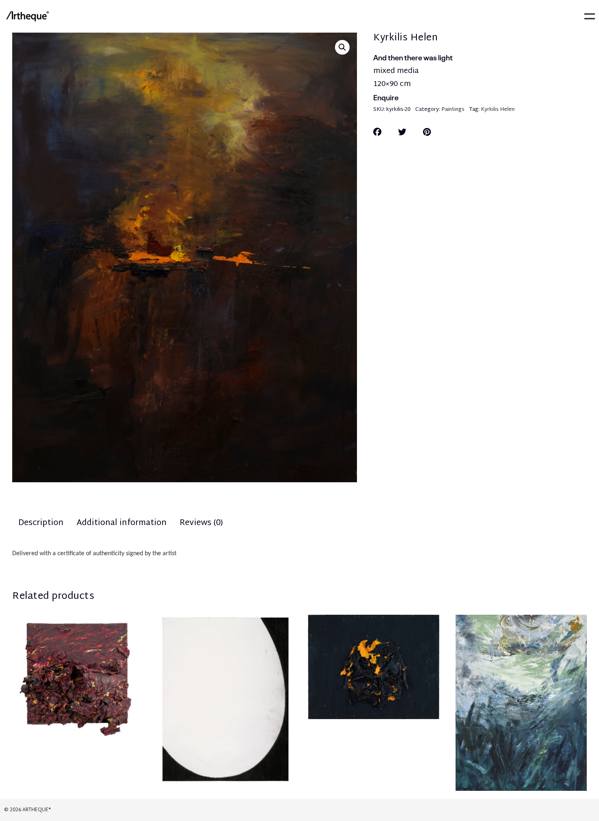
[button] (342, 47)
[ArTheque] (27, 16)
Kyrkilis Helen (498, 110)
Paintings (453, 110)
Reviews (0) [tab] (201, 523)
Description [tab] (41, 523)
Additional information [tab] (122, 523)
